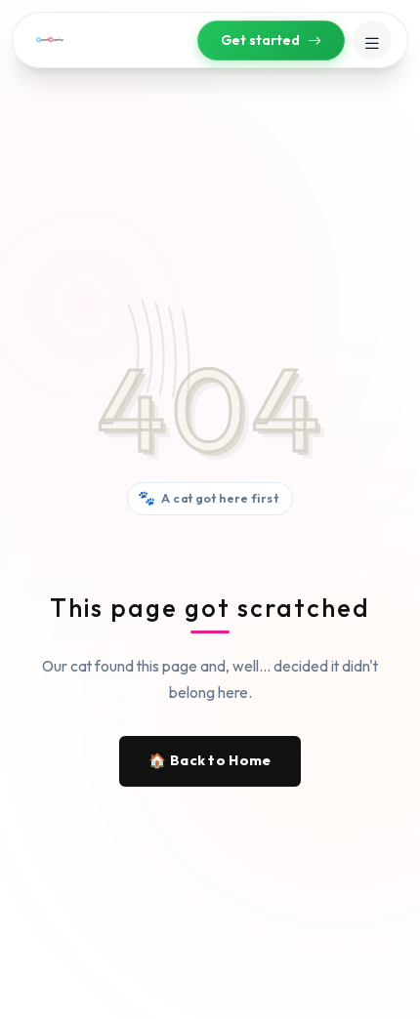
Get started (260, 40)
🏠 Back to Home (209, 760)
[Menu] (372, 40)
